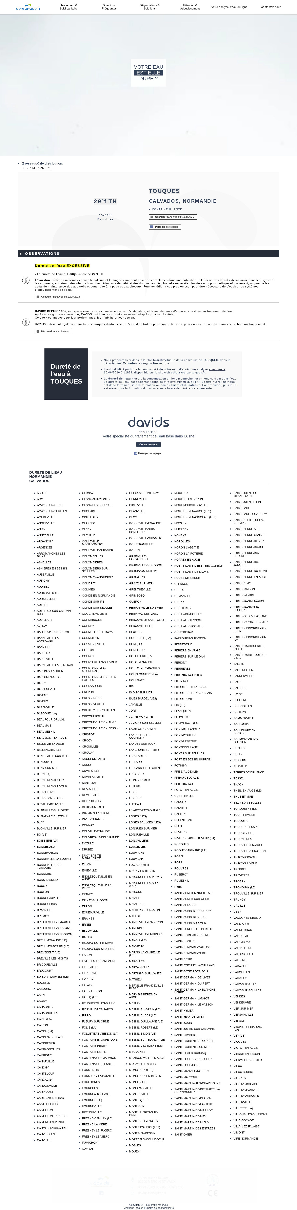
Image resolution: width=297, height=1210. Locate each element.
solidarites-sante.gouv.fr (188, 372)
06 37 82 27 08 (172, 1187)
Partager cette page (166, 226)
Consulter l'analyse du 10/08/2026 (174, 217)
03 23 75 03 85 (148, 1187)
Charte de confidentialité (159, 1207)
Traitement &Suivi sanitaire (69, 7)
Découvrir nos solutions (55, 331)
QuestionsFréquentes (109, 7)
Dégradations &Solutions (150, 7)
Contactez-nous (271, 6)
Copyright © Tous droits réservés (148, 1204)
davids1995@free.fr (152, 1193)
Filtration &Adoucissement (190, 7)
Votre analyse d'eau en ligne (230, 6)
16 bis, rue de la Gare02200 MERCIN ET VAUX (157, 1179)
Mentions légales (133, 1207)
